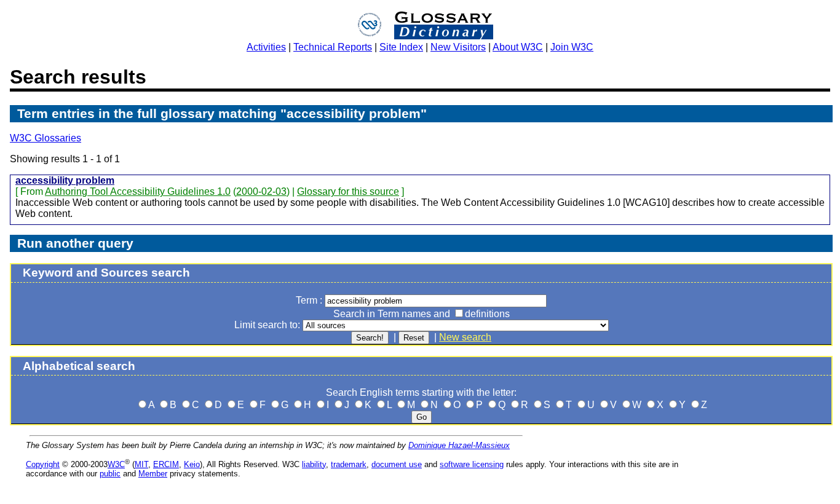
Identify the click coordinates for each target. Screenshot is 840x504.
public (110, 473)
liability (314, 464)
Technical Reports (332, 47)
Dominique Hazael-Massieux (459, 445)
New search (465, 337)
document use (396, 464)
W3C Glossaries (45, 138)
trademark (349, 464)
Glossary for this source (348, 191)
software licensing (472, 464)
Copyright (43, 464)
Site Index (401, 47)
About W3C (518, 47)
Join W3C (571, 47)
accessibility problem (64, 180)
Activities (266, 47)
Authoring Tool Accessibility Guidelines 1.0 (138, 191)
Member (152, 473)
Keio (192, 464)
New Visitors (458, 47)
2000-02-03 (261, 191)
